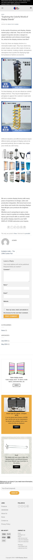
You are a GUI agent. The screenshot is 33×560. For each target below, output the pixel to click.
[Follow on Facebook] (19, 506)
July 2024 (4, 341)
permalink (27, 233)
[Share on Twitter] (14, 227)
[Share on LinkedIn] (24, 227)
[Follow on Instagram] (22, 506)
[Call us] (25, 506)
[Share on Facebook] (11, 227)
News (2, 14)
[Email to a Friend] (18, 227)
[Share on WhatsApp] (8, 227)
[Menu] (2, 8)
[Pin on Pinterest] (21, 227)
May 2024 (4, 344)
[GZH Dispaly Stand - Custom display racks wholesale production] (16, 8)
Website (6, 301)
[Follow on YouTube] (27, 506)
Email (6, 293)
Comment (7, 269)
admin (16, 24)
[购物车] (31, 8)
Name (6, 285)
